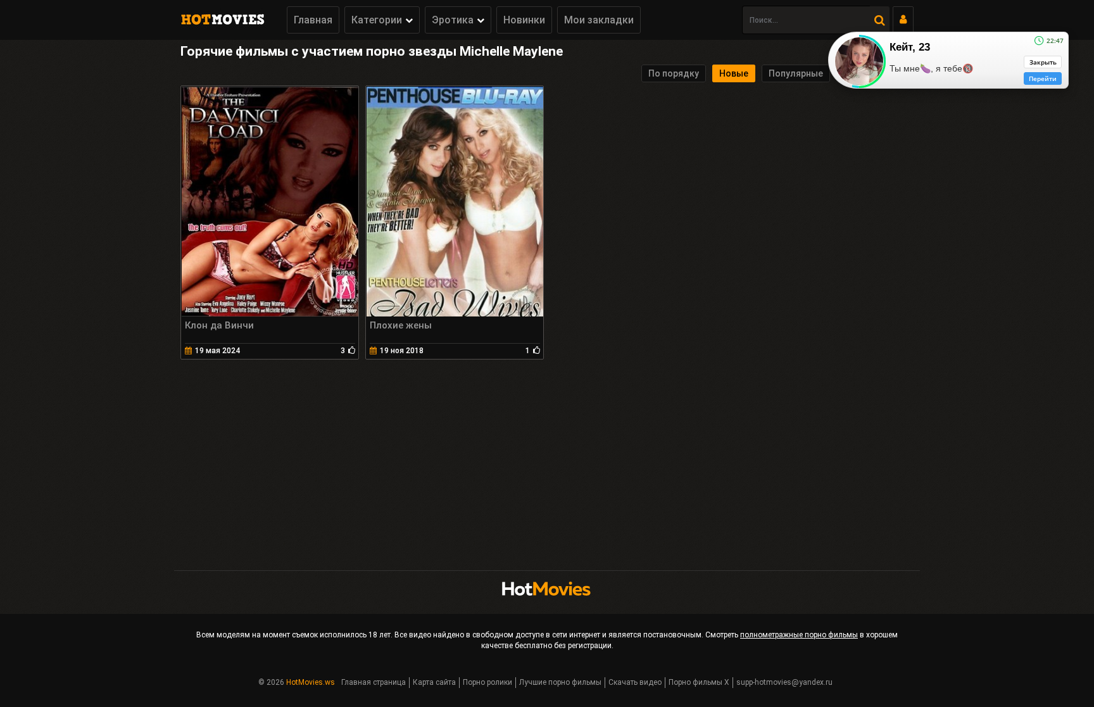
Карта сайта (434, 682)
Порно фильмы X (699, 682)
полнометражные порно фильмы (799, 634)
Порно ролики (487, 682)
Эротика (453, 20)
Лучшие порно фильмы (560, 682)
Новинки (524, 20)
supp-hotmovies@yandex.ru (784, 682)
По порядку (673, 73)
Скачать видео (635, 682)
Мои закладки (599, 20)
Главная (313, 20)
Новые (733, 73)
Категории (376, 20)
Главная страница (373, 682)
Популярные (796, 73)
